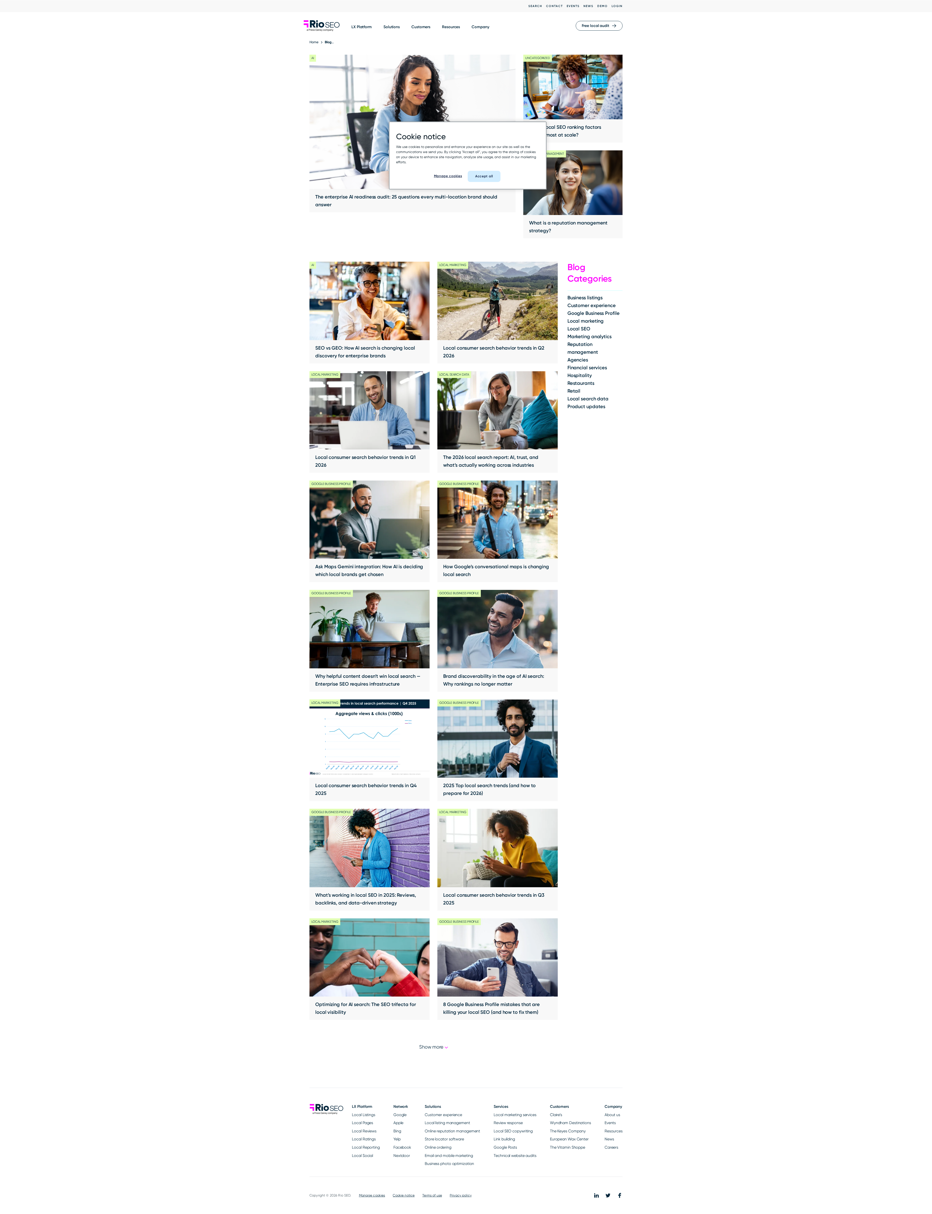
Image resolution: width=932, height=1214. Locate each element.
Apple (398, 1122)
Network (400, 1106)
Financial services (587, 367)
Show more (432, 1047)
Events (573, 6)
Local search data (587, 399)
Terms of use (432, 1195)
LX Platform (361, 27)
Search (535, 6)
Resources (451, 27)
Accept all (484, 176)
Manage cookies (372, 1195)
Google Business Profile (593, 313)
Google (400, 1114)
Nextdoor (401, 1155)
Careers (611, 1147)
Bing (397, 1131)
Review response (508, 1122)
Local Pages (362, 1122)
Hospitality (579, 375)
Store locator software (444, 1139)
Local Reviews (364, 1131)
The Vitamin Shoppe (567, 1147)
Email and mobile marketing (449, 1155)
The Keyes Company (568, 1131)
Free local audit (595, 25)
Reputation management (582, 348)
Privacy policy (461, 1195)
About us (612, 1114)
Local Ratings (364, 1139)
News (588, 6)
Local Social (362, 1155)
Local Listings (363, 1114)
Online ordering (438, 1147)
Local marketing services (515, 1114)
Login (617, 6)
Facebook (402, 1147)
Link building (504, 1139)
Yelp (397, 1139)
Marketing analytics (589, 336)
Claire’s (556, 1114)
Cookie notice (404, 1195)
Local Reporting (366, 1147)
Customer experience (591, 305)
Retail (573, 391)
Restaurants (580, 383)
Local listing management (447, 1122)
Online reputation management (452, 1131)
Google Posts (505, 1147)
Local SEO (578, 329)
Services (501, 1106)
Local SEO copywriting (513, 1131)
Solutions (391, 27)
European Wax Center (569, 1139)
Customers (420, 27)
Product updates (586, 406)
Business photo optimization (449, 1163)
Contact (554, 6)
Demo (602, 6)
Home (314, 42)
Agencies (577, 360)
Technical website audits (515, 1155)
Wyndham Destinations (570, 1122)
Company (480, 27)
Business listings (585, 298)
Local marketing (585, 321)
